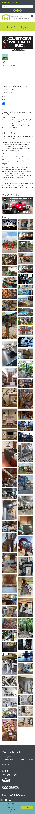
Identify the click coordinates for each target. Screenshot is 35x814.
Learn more (15, 812)
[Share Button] (4, 62)
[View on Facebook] (3, 105)
